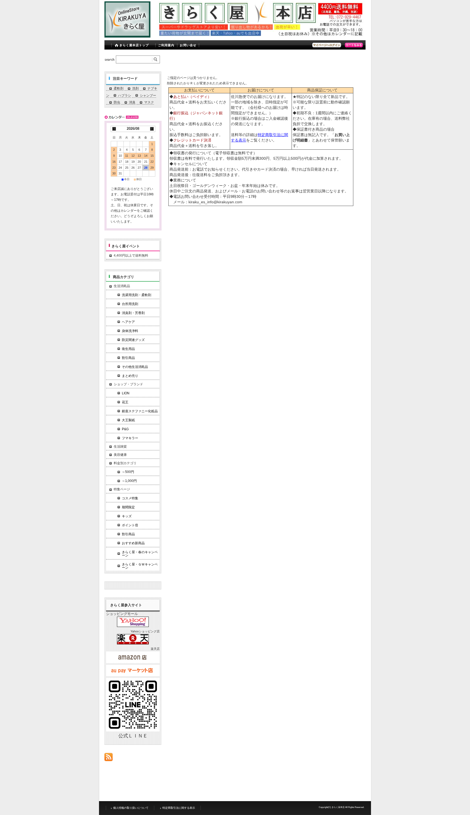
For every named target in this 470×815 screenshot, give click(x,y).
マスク (149, 102)
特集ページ (122, 489)
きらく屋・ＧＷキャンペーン (140, 566)
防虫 (117, 102)
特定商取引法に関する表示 (178, 807)
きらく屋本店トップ (134, 45)
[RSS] (108, 758)
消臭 (132, 102)
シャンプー (148, 95)
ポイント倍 (130, 525)
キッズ (127, 516)
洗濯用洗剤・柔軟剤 (136, 295)
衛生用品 (128, 349)
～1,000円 (129, 481)
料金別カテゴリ (125, 463)
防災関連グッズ (133, 340)
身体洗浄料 (130, 331)
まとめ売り (130, 376)
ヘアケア (128, 322)
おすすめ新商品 (133, 543)
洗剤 (135, 88)
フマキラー (130, 438)
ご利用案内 (166, 45)
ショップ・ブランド (128, 384)
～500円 (128, 472)
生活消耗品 (122, 286)
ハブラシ (124, 95)
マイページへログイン (326, 45)
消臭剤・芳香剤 (133, 313)
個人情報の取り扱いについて (131, 807)
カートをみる (354, 45)
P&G (125, 429)
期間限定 (128, 507)
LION (125, 393)
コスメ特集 (130, 498)
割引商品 (128, 358)
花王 (125, 402)
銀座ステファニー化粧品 (140, 411)
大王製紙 (128, 420)
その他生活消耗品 (135, 367)
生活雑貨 (120, 446)
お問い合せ (188, 45)
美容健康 (120, 455)
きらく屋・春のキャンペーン (140, 553)
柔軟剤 (118, 88)
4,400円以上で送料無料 (131, 255)
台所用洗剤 (130, 304)
